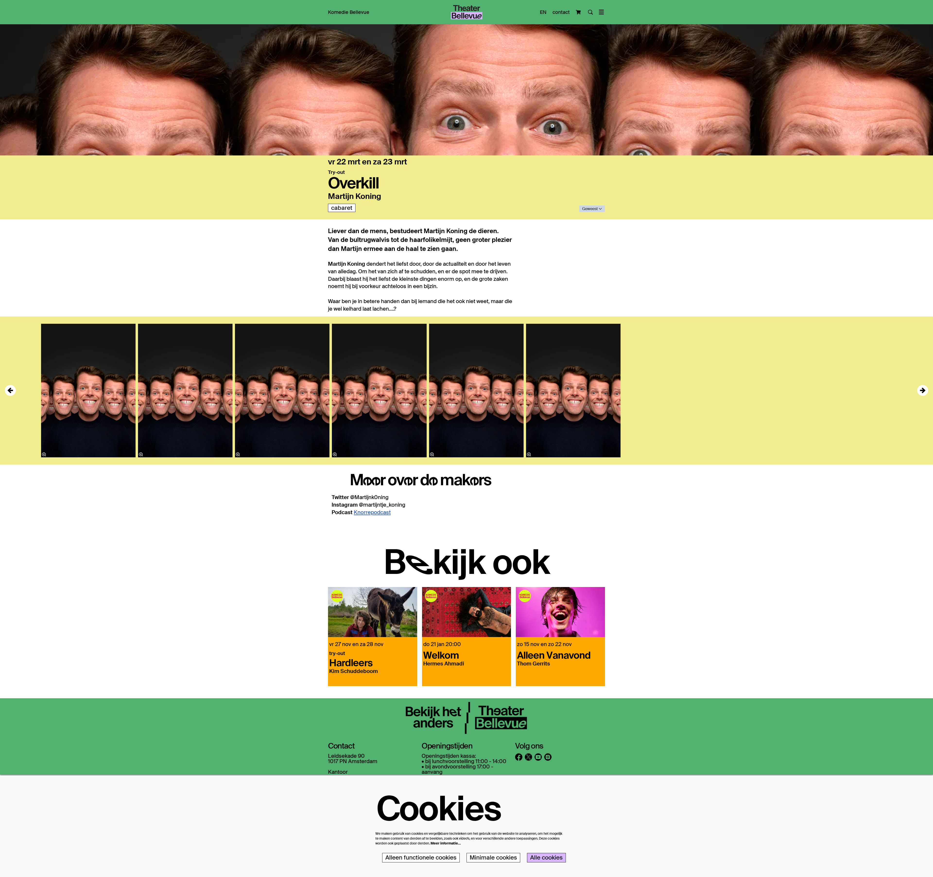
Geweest (590, 208)
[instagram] (548, 757)
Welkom (441, 654)
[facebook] (518, 757)
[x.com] (528, 757)
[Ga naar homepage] (466, 12)
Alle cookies (546, 857)
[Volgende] (922, 390)
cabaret (341, 208)
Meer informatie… (446, 843)
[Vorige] (10, 390)
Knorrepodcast (372, 512)
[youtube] (538, 757)
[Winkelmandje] (579, 12)
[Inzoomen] (432, 454)
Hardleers (350, 662)
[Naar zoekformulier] (590, 12)
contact (561, 12)
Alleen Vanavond (554, 654)
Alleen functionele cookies (421, 857)
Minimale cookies (493, 857)
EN (543, 12)
